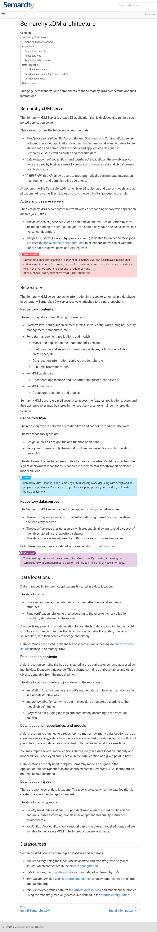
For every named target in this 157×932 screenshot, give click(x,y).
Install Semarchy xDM (35, 910)
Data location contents (37, 69)
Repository (28, 46)
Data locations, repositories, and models (46, 74)
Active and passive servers (39, 42)
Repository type (33, 55)
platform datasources (69, 872)
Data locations (30, 64)
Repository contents (35, 51)
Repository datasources (37, 60)
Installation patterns (123, 910)
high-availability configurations (63, 243)
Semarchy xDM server (34, 37)
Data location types (35, 78)
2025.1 (148, 14)
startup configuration (100, 546)
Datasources (29, 83)
